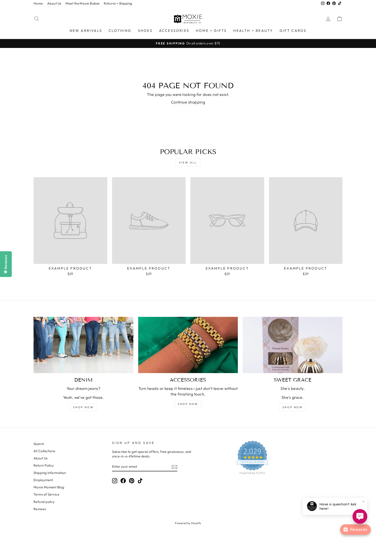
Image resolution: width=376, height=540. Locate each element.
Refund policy (44, 502)
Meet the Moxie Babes (82, 3)
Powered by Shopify (188, 523)
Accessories (174, 30)
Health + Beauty (253, 30)
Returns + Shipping (118, 3)
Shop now (83, 407)
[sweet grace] (292, 345)
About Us (54, 3)
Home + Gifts (211, 30)
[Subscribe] (174, 467)
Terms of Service (46, 494)
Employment (43, 480)
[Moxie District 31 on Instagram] (114, 480)
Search (39, 444)
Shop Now (292, 407)
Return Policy (44, 465)
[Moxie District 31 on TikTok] (140, 480)
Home (38, 3)
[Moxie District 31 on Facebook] (123, 480)
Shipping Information (50, 473)
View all (188, 162)
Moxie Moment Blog (49, 487)
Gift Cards (293, 30)
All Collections (44, 451)
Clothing (120, 30)
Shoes (145, 30)
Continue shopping (188, 102)
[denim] (83, 345)
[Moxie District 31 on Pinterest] (131, 480)
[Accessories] (188, 345)
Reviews (40, 509)
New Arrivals (86, 30)
